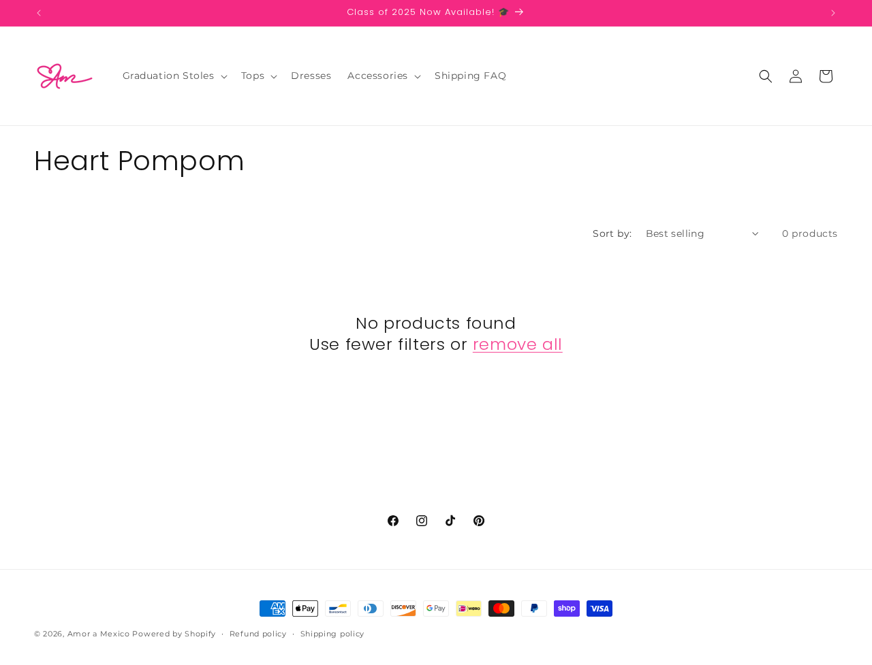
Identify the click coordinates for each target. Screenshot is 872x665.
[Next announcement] (833, 13)
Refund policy (258, 633)
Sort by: (612, 233)
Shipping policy (332, 633)
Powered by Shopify (174, 633)
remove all (518, 344)
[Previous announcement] (39, 13)
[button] (173, 75)
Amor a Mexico (100, 633)
